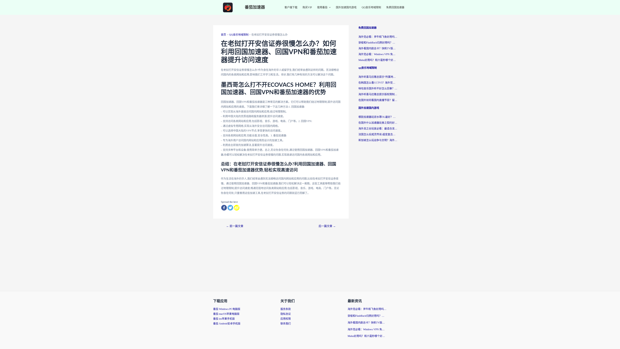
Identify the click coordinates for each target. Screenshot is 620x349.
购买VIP (307, 7)
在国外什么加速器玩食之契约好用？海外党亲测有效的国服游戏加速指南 (377, 122)
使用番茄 (322, 7)
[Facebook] (224, 208)
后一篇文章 (327, 226)
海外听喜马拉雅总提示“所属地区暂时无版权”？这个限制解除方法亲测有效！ (377, 76)
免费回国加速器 (395, 7)
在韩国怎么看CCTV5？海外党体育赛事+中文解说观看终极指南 (377, 82)
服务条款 (285, 309)
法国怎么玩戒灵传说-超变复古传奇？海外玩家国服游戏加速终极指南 (377, 134)
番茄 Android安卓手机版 (226, 323)
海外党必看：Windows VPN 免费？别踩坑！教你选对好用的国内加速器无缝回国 (377, 54)
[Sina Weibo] (236, 208)
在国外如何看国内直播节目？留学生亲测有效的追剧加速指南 (377, 100)
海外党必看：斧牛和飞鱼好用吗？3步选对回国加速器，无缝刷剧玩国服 (377, 36)
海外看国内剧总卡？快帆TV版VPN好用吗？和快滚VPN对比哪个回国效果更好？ (377, 48)
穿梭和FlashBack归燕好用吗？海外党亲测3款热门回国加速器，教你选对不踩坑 (377, 42)
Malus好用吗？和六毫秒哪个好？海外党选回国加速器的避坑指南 (377, 60)
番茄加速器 (255, 7)
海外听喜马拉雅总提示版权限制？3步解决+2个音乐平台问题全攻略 (377, 94)
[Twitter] (230, 208)
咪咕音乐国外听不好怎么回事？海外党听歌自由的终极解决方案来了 (377, 88)
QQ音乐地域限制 (371, 7)
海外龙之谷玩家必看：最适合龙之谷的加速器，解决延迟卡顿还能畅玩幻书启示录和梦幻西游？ (377, 128)
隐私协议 (285, 313)
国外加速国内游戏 (346, 7)
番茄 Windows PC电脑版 (226, 309)
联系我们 (285, 323)
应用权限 (285, 318)
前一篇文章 (234, 226)
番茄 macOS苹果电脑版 (226, 313)
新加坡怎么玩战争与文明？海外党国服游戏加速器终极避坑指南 (377, 140)
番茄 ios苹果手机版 (224, 318)
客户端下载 (290, 7)
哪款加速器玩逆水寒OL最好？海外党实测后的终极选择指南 (377, 117)
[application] (329, 7)
